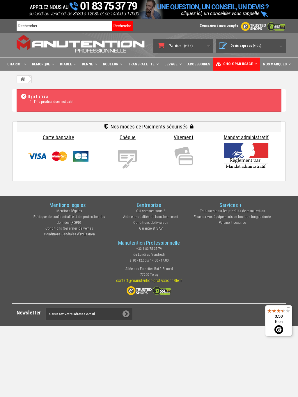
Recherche (122, 25)
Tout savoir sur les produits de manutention (232, 211)
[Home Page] (22, 79)
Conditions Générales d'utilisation (69, 234)
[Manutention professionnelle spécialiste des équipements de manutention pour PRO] (81, 44)
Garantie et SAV (151, 228)
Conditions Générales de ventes (69, 228)
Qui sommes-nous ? (150, 211)
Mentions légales (69, 211)
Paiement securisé (232, 222)
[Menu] (288, 308)
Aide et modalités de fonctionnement (150, 216)
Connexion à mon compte (219, 26)
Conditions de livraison (150, 222)
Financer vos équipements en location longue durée (232, 216)
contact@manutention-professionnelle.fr (149, 280)
